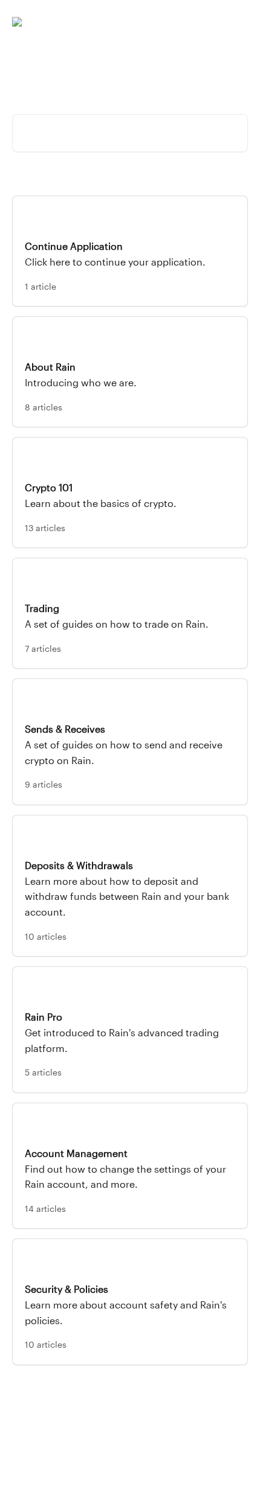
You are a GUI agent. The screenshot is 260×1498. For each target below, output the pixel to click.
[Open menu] (237, 21)
